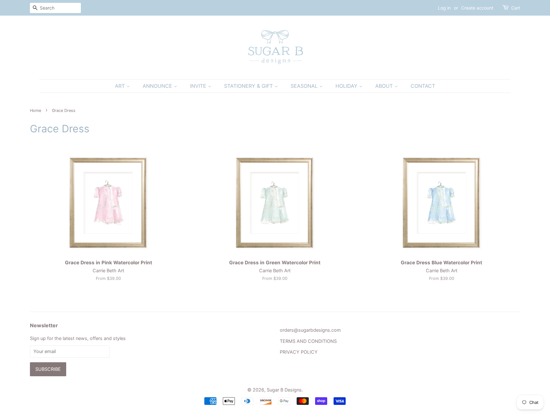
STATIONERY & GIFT (249, 86)
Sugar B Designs (284, 389)
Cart (515, 7)
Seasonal (305, 86)
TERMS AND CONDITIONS (308, 341)
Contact (423, 86)
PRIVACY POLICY (299, 352)
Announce (158, 86)
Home (35, 110)
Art (120, 86)
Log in (444, 7)
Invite (199, 86)
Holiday (347, 86)
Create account (477, 7)
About (384, 86)
